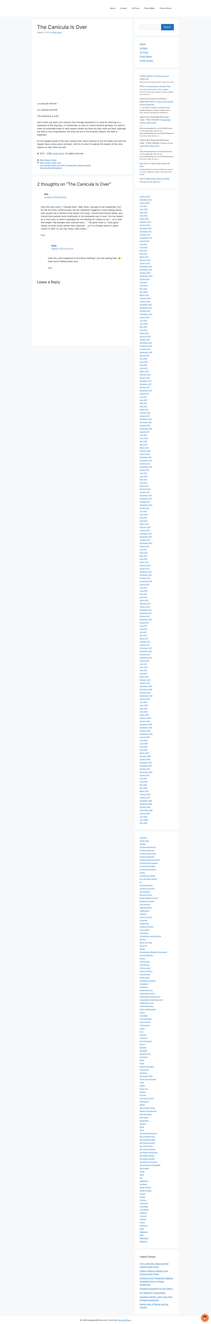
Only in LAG (144, 1070)
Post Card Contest (147, 1098)
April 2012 (143, 597)
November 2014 (146, 499)
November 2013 (146, 537)
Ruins (142, 1130)
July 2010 (143, 664)
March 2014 (144, 524)
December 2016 (146, 419)
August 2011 (144, 623)
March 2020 (144, 295)
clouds (48, 163)
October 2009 (145, 692)
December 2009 (146, 686)
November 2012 (146, 575)
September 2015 (146, 467)
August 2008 (145, 737)
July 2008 (143, 740)
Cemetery (143, 914)
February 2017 (145, 413)
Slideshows (144, 1181)
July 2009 (143, 702)
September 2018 (146, 352)
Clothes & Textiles (146, 927)
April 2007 (143, 788)
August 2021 (144, 241)
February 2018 (145, 374)
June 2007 (144, 782)
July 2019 (143, 320)
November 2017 (146, 384)
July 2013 (143, 549)
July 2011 (143, 626)
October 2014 (145, 502)
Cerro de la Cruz (146, 917)
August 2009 (145, 699)
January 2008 (145, 759)
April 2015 (143, 483)
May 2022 (143, 212)
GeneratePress (124, 1320)
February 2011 (145, 642)
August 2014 (144, 508)
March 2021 (144, 257)
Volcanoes (144, 1226)
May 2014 (143, 518)
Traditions (143, 1213)
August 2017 (144, 394)
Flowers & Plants (146, 971)
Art (141, 882)
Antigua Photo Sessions (149, 863)
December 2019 (146, 305)
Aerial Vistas (144, 841)
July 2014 (143, 511)
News (142, 1063)
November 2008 (146, 727)
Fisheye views (145, 968)
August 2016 (144, 432)
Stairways (143, 1184)
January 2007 (145, 797)
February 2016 (145, 451)
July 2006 (143, 817)
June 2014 (144, 514)
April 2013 (143, 559)
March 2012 (144, 600)
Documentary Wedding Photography (153, 952)
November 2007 (146, 766)
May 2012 (143, 594)
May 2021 (143, 250)
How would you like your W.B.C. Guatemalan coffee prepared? (65, 165)
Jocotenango (145, 1025)
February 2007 (145, 794)
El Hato (142, 958)
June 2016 (144, 438)
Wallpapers (144, 1232)
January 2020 (145, 301)
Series (142, 1171)
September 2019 (146, 314)
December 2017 (146, 381)
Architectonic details (147, 876)
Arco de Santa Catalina (148, 879)
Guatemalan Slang (146, 1006)
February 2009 (145, 718)
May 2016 (143, 441)
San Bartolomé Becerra (148, 1133)
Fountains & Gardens (148, 981)
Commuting (144, 933)
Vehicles (143, 1219)
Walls (141, 1235)
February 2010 (145, 680)
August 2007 (144, 775)
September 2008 (146, 734)
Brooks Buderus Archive (149, 898)
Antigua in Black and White (150, 860)
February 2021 (145, 260)
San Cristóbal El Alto (147, 1136)
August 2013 (144, 546)
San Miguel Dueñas (147, 1156)
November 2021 (146, 231)
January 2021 (145, 263)
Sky (141, 1178)
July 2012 (143, 588)
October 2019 (145, 311)
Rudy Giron (58, 153)
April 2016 (143, 444)
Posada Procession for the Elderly (156, 1288)
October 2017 (145, 387)
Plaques (143, 1092)
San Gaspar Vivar (146, 1146)
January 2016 (145, 454)
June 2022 (144, 209)
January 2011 (145, 645)
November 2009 (146, 689)
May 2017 (143, 403)
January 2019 (145, 340)
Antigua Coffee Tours (148, 853)
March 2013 (144, 562)
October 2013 (145, 540)
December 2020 (146, 266)
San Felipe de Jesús (147, 1143)
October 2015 (145, 464)
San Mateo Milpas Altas (149, 1152)
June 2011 (143, 629)
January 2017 (145, 416)
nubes (54, 163)
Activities (143, 838)
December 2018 (146, 343)
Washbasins (144, 1238)
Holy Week (144, 1016)
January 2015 (145, 492)
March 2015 (144, 486)
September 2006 (146, 810)
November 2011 (146, 613)
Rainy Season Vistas (48, 160)
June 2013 (144, 553)
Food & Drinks (145, 974)
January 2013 (145, 568)
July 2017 (143, 397)
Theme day (144, 1203)
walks (142, 1229)
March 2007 (144, 791)
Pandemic (143, 1073)
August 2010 (144, 661)
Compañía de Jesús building (150, 936)
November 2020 (146, 270)
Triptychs (143, 1216)
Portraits (143, 1095)
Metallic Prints (145, 1054)
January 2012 (145, 607)
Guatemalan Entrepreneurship (151, 1000)
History (142, 1012)
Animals (143, 844)
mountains (144, 1057)
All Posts (135, 8)
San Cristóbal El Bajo (147, 1140)
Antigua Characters (147, 850)
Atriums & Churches (147, 888)
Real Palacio (144, 1117)
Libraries (143, 1035)
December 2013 (146, 533)
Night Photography (147, 1067)
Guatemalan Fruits (147, 1003)
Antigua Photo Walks (147, 866)
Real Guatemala (145, 1114)
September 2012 (146, 581)
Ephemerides (145, 962)
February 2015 (145, 489)
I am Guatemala (145, 1019)
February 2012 (145, 603)
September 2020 (146, 276)
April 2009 (144, 712)
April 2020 (144, 292)
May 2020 (143, 289)
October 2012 (145, 578)
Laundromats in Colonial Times (159, 86)
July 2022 (143, 206)
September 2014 (146, 505)
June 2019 (144, 324)
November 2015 (146, 460)
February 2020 (145, 298)
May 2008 (143, 747)
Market (142, 1044)
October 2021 (145, 235)
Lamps (142, 1028)
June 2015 (144, 476)
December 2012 (146, 572)
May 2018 (143, 365)
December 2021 (146, 228)
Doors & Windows (146, 955)
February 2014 (145, 527)
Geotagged (144, 984)
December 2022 (146, 200)
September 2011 (146, 619)
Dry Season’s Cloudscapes (153, 1293)
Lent (141, 1032)
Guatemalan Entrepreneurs (150, 997)
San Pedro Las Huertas (148, 1162)
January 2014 (145, 530)
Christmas (143, 920)
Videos (142, 1222)
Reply (43, 235)
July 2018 (143, 359)
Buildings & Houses (147, 901)
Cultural (143, 939)
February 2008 (145, 756)
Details (142, 949)
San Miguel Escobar (147, 1159)
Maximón (143, 1047)
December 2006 (146, 801)
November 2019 (146, 308)
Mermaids (143, 1051)
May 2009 (143, 708)
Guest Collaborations (148, 1009)
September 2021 (146, 238)
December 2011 (145, 610)
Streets (142, 1194)
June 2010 (144, 667)
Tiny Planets (144, 1210)
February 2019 (145, 336)
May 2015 (143, 479)
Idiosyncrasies (145, 1022)
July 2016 (143, 435)
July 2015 (143, 473)
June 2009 (144, 705)
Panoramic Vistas (146, 1076)
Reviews (143, 1124)
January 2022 (145, 225)
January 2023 (145, 196)
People (142, 1086)
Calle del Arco (145, 904)
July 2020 (143, 282)
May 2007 (143, 785)
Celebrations (144, 911)
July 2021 (143, 244)
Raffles (142, 1105)
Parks (142, 1082)
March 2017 (144, 409)
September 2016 (146, 429)
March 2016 (144, 448)
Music (142, 1060)
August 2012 (144, 584)
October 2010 (145, 654)
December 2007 (146, 762)
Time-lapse (144, 1206)
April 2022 (144, 215)
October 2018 (145, 349)
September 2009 (146, 696)
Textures (143, 1200)
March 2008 (144, 753)
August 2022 (145, 203)
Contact (123, 8)
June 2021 (144, 247)
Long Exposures (146, 1041)
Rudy (54, 245)
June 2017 (144, 400)
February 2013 (145, 565)
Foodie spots (145, 977)
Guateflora (144, 987)
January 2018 (145, 378)
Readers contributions (148, 1111)
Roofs (142, 1127)
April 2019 (143, 330)
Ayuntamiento (145, 892)
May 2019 (143, 327)
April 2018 (143, 368)
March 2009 (144, 715)
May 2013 (143, 556)
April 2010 (143, 673)
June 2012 (144, 591)
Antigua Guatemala (147, 857)
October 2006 (145, 807)
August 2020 (145, 279)
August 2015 (144, 470)
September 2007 (146, 772)
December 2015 (146, 457)
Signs (142, 1175)
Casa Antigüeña (146, 908)
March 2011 (144, 638)
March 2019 (144, 333)
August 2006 (145, 813)
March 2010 (144, 677)
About (112, 8)
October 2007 (145, 769)
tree (59, 163)
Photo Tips (144, 1089)
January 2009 (145, 721)
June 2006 (144, 820)
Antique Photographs (148, 869)
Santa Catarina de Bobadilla (150, 1165)
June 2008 (144, 743)
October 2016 (145, 425)
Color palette (145, 930)
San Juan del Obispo (147, 1149)
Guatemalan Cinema (147, 993)
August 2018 (144, 355)
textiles (142, 1197)
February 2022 (145, 222)
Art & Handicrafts (146, 885)
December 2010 (146, 648)
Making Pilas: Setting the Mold (157, 179)
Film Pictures (144, 965)
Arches (142, 873)
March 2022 (144, 219)
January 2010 (145, 683)
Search (167, 27)
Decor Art (143, 946)
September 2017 (146, 390)
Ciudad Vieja (144, 923)
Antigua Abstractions (148, 847)
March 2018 (144, 371)
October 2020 (145, 273)
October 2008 (145, 731)
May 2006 (143, 823)
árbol (42, 163)
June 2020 (144, 285)
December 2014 (146, 495)
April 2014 (143, 521)
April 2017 (143, 406)
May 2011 (143, 632)
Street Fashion (145, 1187)
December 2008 (146, 724)
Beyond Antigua (146, 895)
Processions (144, 1101)
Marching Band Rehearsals (51, 168)
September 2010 (146, 658)
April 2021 (143, 254)
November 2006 (146, 804)
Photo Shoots (165, 8)
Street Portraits (145, 1191)
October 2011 (145, 616)
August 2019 (144, 317)
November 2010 (146, 651)
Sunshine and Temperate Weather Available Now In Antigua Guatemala (156, 1281)
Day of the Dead (146, 942)
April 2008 (144, 750)
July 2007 (143, 778)
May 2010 (143, 670)
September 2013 (146, 543)
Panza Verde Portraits (148, 1079)
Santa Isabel (144, 1168)
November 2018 (146, 346)
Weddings (143, 1241)
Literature (143, 1038)
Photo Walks (149, 8)
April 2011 (143, 635)
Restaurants (144, 1121)
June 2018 (144, 362)
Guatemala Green (146, 990)
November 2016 (146, 422)
